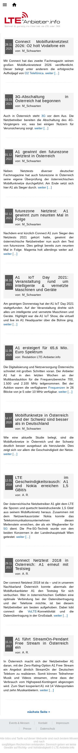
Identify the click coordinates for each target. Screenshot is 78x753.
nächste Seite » (38, 712)
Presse (27, 728)
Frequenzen (56, 387)
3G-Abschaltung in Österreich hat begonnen (41, 99)
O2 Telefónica (34, 73)
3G (43, 116)
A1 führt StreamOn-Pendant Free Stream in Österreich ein (41, 643)
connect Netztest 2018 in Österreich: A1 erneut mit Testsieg (41, 564)
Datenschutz (47, 728)
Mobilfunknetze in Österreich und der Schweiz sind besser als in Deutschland (41, 419)
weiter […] (52, 73)
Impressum (62, 723)
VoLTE (32, 611)
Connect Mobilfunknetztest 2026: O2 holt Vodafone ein (41, 43)
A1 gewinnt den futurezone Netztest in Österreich (41, 154)
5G (5, 528)
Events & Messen (19, 723)
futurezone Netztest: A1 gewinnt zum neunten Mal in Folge (41, 215)
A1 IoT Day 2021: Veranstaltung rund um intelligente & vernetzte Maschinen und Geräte (41, 283)
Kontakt (42, 723)
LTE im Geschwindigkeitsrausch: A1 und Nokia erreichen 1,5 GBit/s (41, 483)
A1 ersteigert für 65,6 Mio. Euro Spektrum (41, 350)
